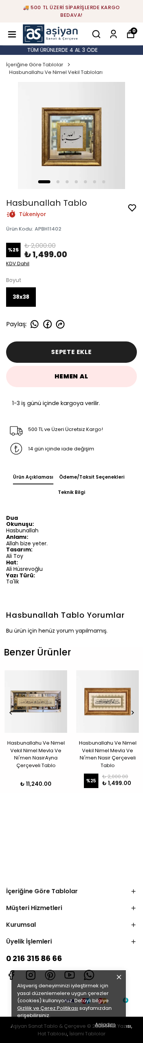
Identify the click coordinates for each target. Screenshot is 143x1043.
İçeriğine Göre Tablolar (34, 64)
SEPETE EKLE (71, 352)
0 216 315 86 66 (34, 958)
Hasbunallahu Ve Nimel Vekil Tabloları (56, 72)
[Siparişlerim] (113, 34)
